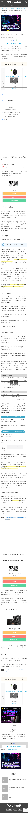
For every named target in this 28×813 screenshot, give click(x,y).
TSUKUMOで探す (14, 200)
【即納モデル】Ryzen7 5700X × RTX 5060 (14, 76)
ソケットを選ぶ (8, 105)
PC (6, 8)
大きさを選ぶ (7, 102)
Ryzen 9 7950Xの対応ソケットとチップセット (13, 98)
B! (14, 40)
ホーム (3, 8)
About (15, 809)
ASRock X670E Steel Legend (14, 189)
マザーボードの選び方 (8, 100)
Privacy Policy (9, 809)
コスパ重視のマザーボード (10, 116)
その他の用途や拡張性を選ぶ (10, 109)
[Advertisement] (14, 139)
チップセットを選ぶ (9, 107)
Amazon (14, 193)
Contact (20, 809)
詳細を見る (14, 88)
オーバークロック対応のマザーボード (12, 114)
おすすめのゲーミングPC (7, 5)
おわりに (5, 119)
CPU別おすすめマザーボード (21, 8)
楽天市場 (14, 197)
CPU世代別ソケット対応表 (8, 326)
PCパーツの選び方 (11, 8)
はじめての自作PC (19, 5)
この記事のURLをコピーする (14, 43)
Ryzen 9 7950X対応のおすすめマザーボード (13, 112)
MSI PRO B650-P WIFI (14, 628)
